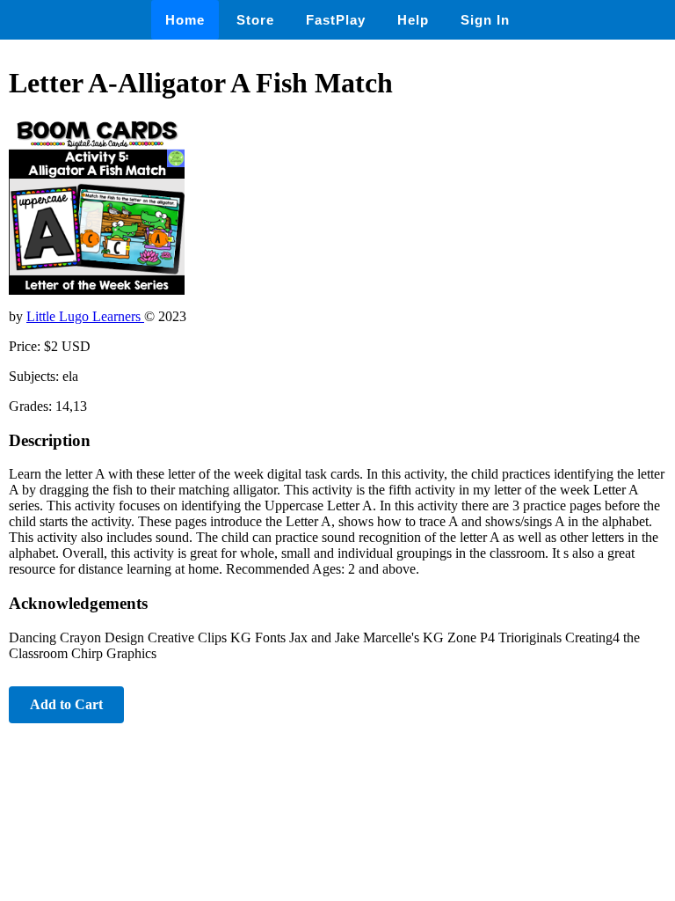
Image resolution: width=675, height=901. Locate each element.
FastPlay (336, 19)
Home (185, 19)
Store (255, 19)
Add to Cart (66, 704)
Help (413, 19)
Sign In (485, 19)
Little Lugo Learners (85, 316)
